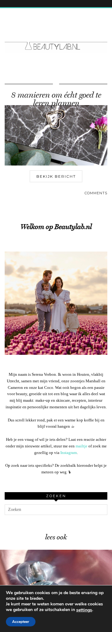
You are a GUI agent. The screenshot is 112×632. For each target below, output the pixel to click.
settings (84, 610)
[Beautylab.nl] (56, 34)
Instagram (68, 452)
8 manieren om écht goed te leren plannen (56, 99)
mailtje (81, 446)
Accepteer (20, 621)
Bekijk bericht (56, 176)
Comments (96, 193)
